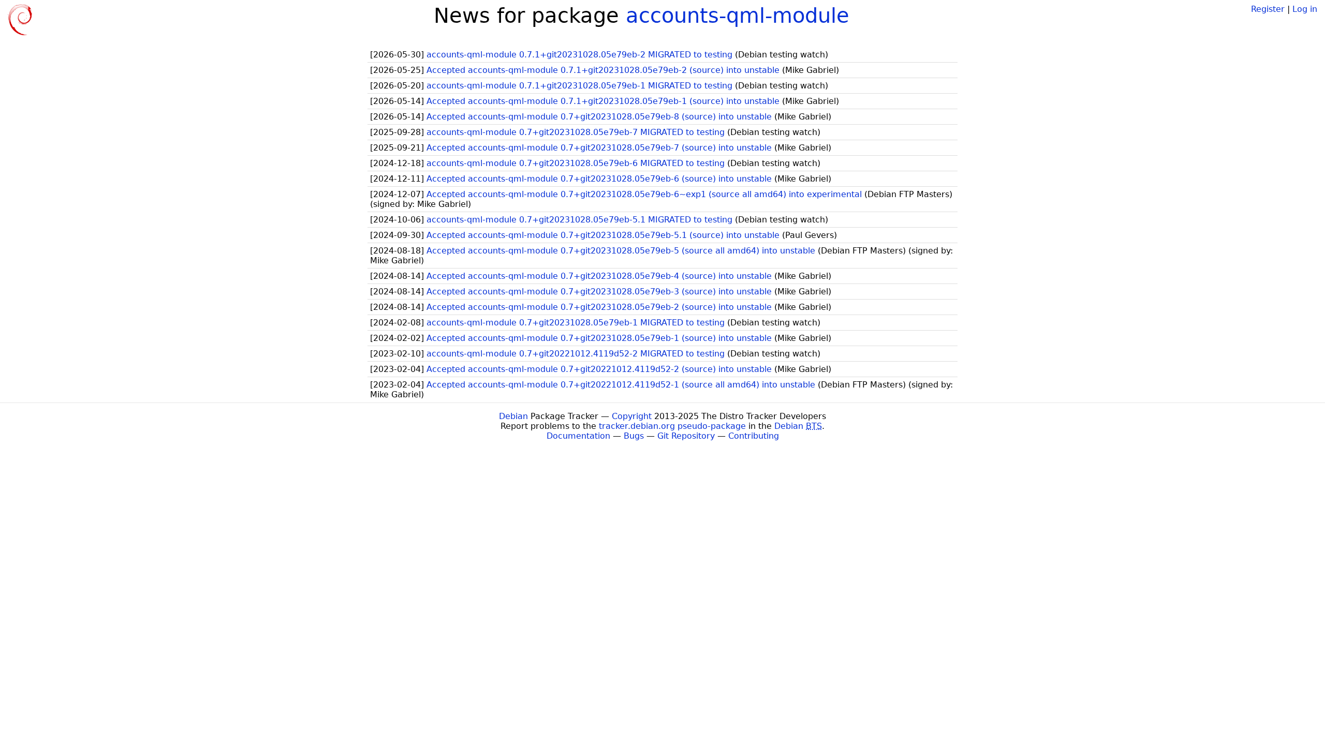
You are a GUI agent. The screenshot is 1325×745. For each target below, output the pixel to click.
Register (1268, 9)
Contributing (753, 436)
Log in (1304, 9)
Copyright (632, 416)
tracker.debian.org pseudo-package (672, 426)
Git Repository (686, 436)
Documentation (578, 436)
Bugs (634, 436)
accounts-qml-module (737, 15)
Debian (513, 416)
